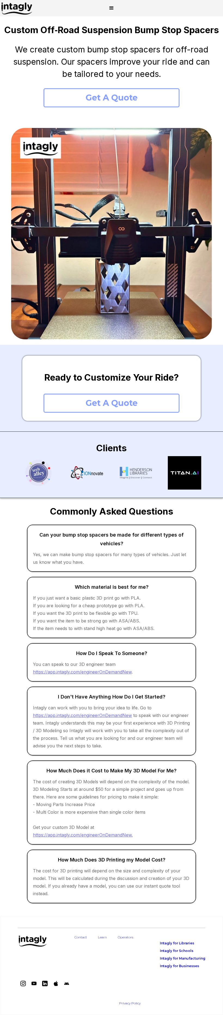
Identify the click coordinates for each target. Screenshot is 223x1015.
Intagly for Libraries (177, 943)
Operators (125, 937)
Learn (102, 937)
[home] (16, 8)
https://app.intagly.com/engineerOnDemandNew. (83, 835)
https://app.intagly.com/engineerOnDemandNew (82, 672)
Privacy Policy (130, 1003)
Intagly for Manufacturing (182, 958)
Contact (81, 937)
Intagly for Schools (176, 951)
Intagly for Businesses (179, 966)
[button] (111, 8)
